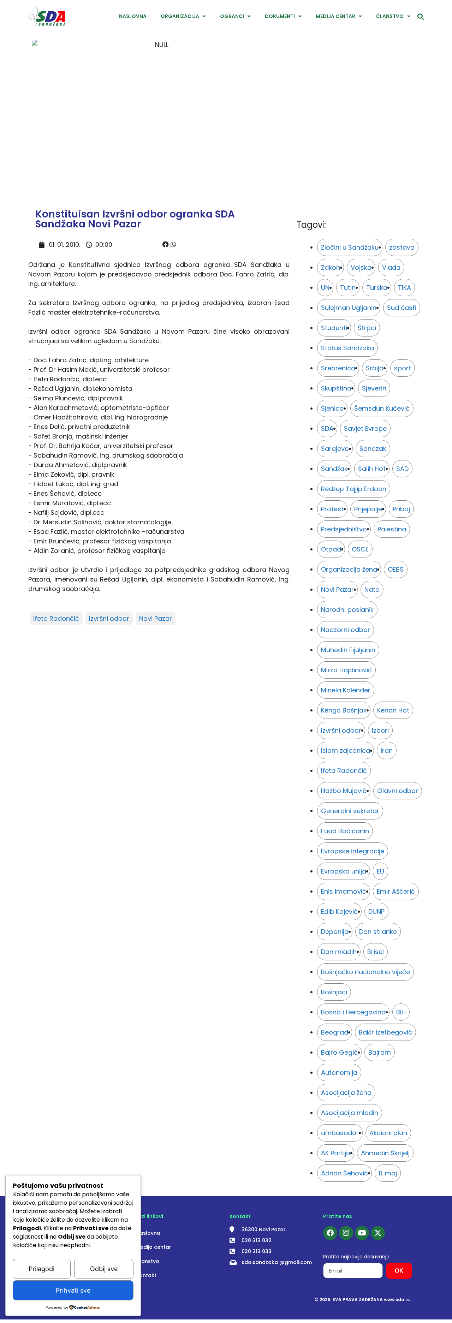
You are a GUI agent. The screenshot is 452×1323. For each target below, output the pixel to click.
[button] (165, 244)
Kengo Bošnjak (344, 710)
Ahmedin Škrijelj (385, 1153)
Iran (387, 750)
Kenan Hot (393, 710)
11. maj (388, 1173)
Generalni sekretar (350, 810)
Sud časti (401, 307)
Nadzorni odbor (345, 629)
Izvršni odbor (109, 618)
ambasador (340, 1132)
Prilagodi (41, 1269)
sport (402, 368)
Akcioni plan (388, 1132)
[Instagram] (346, 1233)
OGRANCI (232, 16)
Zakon (330, 267)
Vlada (391, 267)
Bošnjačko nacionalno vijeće (365, 971)
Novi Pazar (155, 618)
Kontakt (146, 1275)
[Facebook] (330, 1233)
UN (325, 287)
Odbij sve (104, 1269)
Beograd (334, 1032)
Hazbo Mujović (344, 790)
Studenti (334, 327)
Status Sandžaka (347, 348)
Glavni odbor (397, 790)
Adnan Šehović (344, 1173)
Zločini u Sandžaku (350, 247)
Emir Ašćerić (396, 891)
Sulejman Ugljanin (348, 307)
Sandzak (372, 448)
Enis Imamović (343, 891)
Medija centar (335, 16)
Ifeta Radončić (56, 618)
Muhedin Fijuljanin (348, 649)
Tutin (348, 287)
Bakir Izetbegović (385, 1032)
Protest (332, 509)
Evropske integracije (352, 851)
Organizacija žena (349, 569)
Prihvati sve (73, 1290)
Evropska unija (343, 871)
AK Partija (335, 1153)
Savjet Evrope (365, 428)
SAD (402, 468)
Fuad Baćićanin (345, 831)
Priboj (401, 509)
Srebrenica (338, 368)
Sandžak (334, 468)
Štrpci (367, 327)
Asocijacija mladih (349, 1112)
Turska (376, 287)
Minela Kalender (345, 690)
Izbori (380, 730)
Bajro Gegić (339, 1052)
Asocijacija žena (346, 1092)
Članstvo (390, 16)
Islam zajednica (345, 750)
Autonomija (339, 1072)
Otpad (331, 549)
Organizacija (180, 16)
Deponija (335, 931)
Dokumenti (280, 16)
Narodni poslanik (347, 609)
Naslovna (133, 16)
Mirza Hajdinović (346, 670)
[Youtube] (362, 1233)
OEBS (396, 569)
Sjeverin (374, 388)
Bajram (379, 1052)
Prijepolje (368, 509)
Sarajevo (335, 448)
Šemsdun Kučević (382, 408)
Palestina (391, 529)
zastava (402, 247)
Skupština (336, 388)
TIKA (404, 287)
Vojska (361, 267)
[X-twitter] (378, 1233)
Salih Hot (372, 468)
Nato (372, 589)
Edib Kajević (339, 911)
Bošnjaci (334, 992)
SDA (327, 428)
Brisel (375, 951)
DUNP (376, 911)
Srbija (374, 368)
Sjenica (332, 408)
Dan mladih (339, 951)
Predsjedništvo (344, 529)
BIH (401, 1012)
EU (380, 871)
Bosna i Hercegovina (353, 1012)
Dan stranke (378, 931)
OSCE (360, 549)
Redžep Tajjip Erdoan (353, 488)
